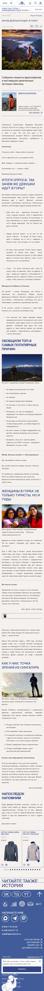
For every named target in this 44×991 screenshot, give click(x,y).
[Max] (5, 918)
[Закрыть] (40, 961)
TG (16, 894)
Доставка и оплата (30, 948)
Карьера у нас (33, 945)
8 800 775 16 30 (9, 927)
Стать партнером (31, 940)
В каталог (38, 9)
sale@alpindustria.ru (11, 934)
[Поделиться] (40, 26)
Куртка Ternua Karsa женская (10, 833)
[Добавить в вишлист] (2, 865)
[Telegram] (14, 918)
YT (26, 894)
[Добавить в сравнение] (6, 864)
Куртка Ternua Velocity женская (31, 833)
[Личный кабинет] (30, 3)
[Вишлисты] (35, 3)
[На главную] (22, 3)
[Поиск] (11, 3)
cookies (21, 961)
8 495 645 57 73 (10, 930)
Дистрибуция (33, 942)
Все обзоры (34, 113)
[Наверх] (39, 894)
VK (6, 894)
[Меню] (5, 3)
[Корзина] (40, 3)
